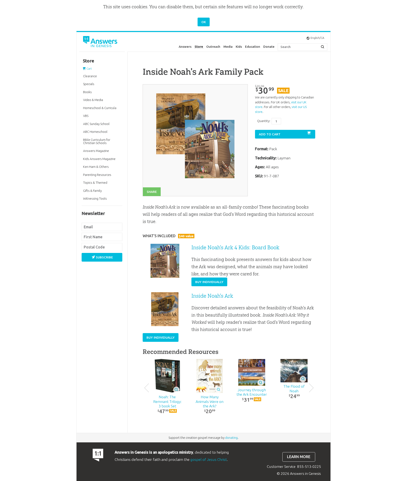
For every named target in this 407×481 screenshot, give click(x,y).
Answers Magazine (96, 151)
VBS (85, 116)
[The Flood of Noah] (294, 370)
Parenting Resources (97, 175)
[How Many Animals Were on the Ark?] (209, 376)
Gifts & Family (92, 190)
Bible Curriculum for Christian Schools (96, 141)
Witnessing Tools (95, 198)
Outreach (213, 46)
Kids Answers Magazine (99, 159)
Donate (269, 46)
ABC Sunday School (96, 124)
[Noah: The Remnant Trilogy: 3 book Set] (167, 376)
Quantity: (263, 121)
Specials (88, 84)
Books (87, 92)
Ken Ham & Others (96, 166)
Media (228, 46)
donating (231, 437)
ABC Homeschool (95, 131)
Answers (185, 46)
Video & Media (93, 100)
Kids (239, 46)
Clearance (90, 76)
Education (252, 46)
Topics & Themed (95, 182)
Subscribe (104, 257)
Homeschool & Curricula (99, 108)
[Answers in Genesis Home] (101, 42)
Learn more (298, 457)
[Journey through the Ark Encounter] (252, 372)
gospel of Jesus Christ (208, 459)
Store (199, 46)
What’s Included (168, 236)
